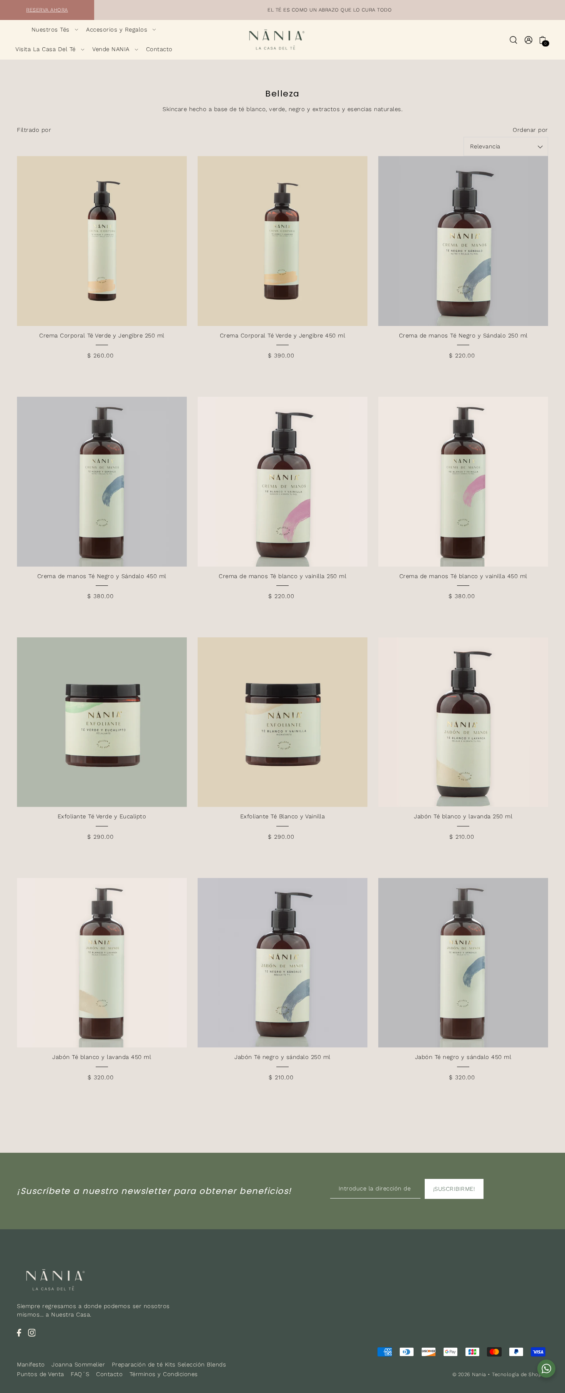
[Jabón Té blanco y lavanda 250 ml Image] (463, 722)
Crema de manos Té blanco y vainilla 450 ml (463, 576)
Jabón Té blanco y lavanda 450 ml (101, 1057)
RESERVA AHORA (47, 10)
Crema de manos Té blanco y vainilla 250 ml (282, 576)
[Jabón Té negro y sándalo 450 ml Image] (463, 963)
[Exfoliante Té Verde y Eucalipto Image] (102, 722)
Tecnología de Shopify (520, 1374)
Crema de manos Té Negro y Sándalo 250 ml (463, 335)
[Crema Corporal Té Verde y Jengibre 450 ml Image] (282, 241)
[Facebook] (19, 1332)
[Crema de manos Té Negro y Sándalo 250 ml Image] (463, 241)
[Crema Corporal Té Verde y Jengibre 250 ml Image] (102, 241)
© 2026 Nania (469, 1374)
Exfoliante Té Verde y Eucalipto (102, 816)
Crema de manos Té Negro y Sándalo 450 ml (101, 576)
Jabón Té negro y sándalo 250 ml (282, 1057)
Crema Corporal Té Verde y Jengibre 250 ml (102, 335)
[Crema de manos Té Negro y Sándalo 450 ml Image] (102, 482)
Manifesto (31, 1364)
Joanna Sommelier (78, 1364)
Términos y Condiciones (164, 1374)
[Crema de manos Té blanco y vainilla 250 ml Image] (282, 482)
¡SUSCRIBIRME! (454, 1188)
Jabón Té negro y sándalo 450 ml (463, 1057)
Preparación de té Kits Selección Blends (169, 1364)
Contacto (109, 1374)
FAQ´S (80, 1374)
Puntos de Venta (40, 1374)
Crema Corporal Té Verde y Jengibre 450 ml (283, 335)
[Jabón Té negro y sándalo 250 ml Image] (282, 963)
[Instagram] (32, 1332)
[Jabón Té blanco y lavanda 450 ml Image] (102, 963)
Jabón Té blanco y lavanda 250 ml (463, 816)
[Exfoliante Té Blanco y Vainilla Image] (282, 722)
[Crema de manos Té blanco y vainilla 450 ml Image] (463, 482)
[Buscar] (513, 39)
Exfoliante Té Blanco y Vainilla (282, 816)
